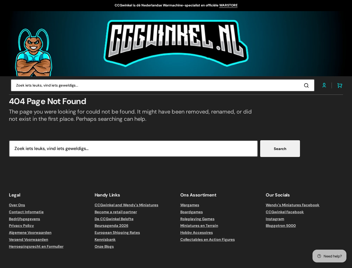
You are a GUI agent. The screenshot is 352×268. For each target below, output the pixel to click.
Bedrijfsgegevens (24, 219)
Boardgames (191, 212)
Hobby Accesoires (196, 232)
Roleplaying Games (197, 219)
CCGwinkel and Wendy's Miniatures (126, 205)
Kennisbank (105, 239)
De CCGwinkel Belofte (114, 219)
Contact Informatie (26, 212)
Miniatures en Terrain (199, 225)
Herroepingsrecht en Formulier (36, 246)
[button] (338, 85)
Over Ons (17, 205)
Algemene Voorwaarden (30, 232)
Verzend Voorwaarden (28, 239)
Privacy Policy (21, 225)
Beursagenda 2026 (111, 225)
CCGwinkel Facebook (285, 212)
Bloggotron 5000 (281, 225)
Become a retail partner (116, 212)
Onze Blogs (104, 246)
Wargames (189, 205)
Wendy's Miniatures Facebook (292, 205)
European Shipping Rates (117, 232)
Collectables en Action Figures (207, 239)
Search (280, 148)
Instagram (275, 219)
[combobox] (163, 85)
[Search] (307, 85)
